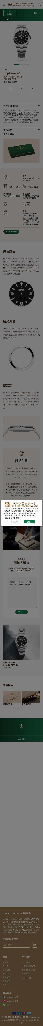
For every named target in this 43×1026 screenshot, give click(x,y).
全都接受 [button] (29, 522)
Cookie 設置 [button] (14, 522)
